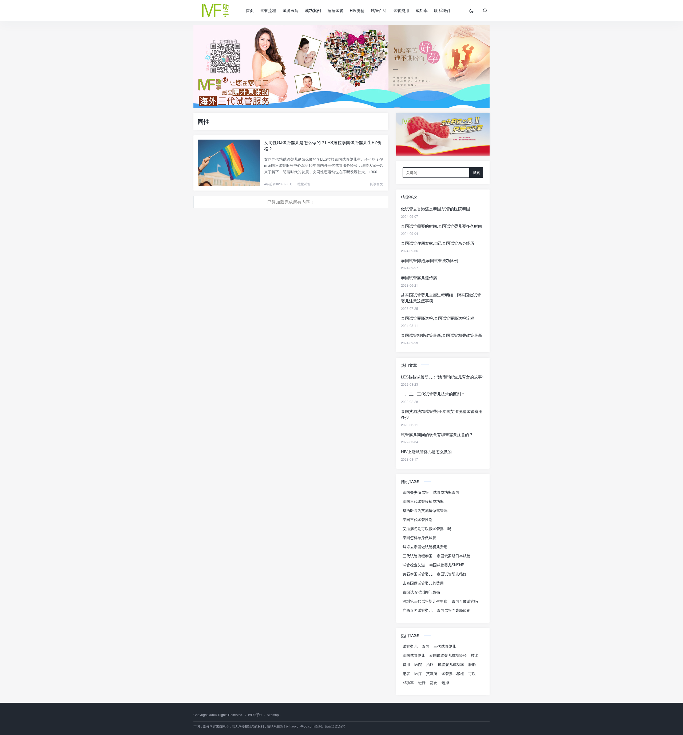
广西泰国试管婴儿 (417, 610)
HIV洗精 (357, 10)
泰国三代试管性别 (417, 519)
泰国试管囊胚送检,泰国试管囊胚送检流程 (437, 318)
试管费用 (401, 10)
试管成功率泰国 (446, 492)
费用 (406, 664)
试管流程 (268, 10)
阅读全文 (376, 183)
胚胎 (472, 664)
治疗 (430, 664)
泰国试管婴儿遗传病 (419, 277)
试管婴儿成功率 (451, 664)
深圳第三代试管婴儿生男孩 (425, 601)
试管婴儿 (410, 646)
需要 (433, 682)
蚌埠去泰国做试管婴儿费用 (425, 546)
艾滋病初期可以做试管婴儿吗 (427, 528)
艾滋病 (431, 673)
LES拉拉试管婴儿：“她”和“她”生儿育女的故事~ (442, 377)
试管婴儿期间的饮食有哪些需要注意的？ (437, 434)
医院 (418, 664)
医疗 (418, 673)
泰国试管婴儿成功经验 (448, 655)
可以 (472, 673)
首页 (250, 10)
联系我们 (442, 10)
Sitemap (273, 714)
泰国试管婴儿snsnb (446, 565)
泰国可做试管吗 (465, 601)
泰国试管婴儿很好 (452, 574)
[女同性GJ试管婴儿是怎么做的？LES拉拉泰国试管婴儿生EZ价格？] (229, 163)
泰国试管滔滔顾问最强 (421, 592)
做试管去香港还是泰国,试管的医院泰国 (435, 208)
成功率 (422, 10)
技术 (474, 655)
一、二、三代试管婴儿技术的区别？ (433, 394)
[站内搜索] (485, 10)
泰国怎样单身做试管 (419, 537)
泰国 (425, 646)
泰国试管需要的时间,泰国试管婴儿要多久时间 (441, 226)
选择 (445, 682)
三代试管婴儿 (445, 646)
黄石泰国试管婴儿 (417, 574)
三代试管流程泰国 (417, 556)
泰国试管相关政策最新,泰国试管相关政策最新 (441, 335)
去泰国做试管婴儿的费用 (423, 583)
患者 (406, 673)
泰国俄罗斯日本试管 (453, 556)
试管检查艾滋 (414, 565)
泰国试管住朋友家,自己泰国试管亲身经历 (437, 243)
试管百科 (379, 10)
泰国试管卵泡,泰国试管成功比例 (429, 260)
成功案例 (313, 10)
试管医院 (291, 10)
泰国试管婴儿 (414, 655)
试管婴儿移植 (453, 673)
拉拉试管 (335, 10)
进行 (422, 682)
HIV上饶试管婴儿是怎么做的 (426, 451)
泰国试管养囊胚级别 (453, 610)
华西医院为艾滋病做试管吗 (425, 510)
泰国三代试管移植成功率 (423, 501)
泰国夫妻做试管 (416, 492)
